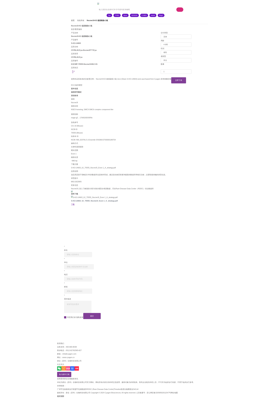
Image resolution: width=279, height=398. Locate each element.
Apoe (125, 15)
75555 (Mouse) (77, 133)
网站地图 (174, 393)
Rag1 (161, 15)
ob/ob (153, 15)
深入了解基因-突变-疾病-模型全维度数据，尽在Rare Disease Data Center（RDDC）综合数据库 (116, 189)
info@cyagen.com (69, 354)
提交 (92, 316)
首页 (73, 20)
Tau (109, 15)
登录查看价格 (166, 79)
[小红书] (77, 368)
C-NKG (144, 15)
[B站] (68, 368)
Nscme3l (74, 102)
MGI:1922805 (76, 182)
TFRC (117, 15)
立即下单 (178, 80)
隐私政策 (79, 317)
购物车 (164, 3)
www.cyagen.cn (68, 357)
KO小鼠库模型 (76, 85)
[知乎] (72, 368)
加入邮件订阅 (64, 374)
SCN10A (134, 15)
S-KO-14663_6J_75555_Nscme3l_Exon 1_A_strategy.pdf (93, 168)
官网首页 (77, 3)
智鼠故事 (103, 3)
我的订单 (178, 3)
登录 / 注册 (191, 3)
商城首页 (90, 3)
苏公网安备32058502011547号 (159, 393)
